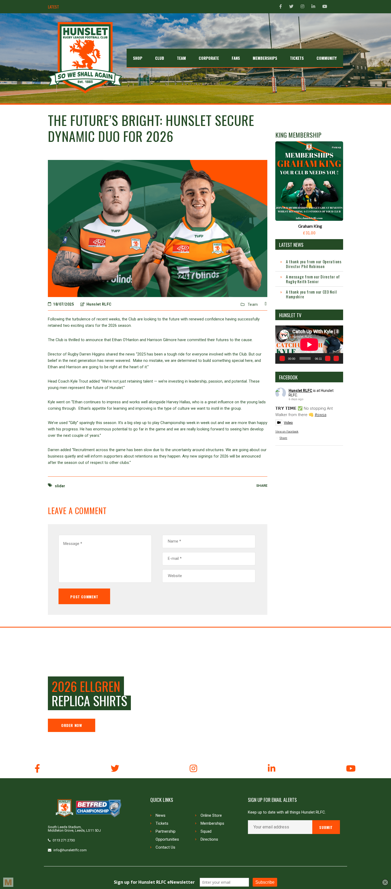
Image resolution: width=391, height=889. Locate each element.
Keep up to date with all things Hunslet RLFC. (287, 812)
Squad (206, 831)
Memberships (212, 823)
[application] (309, 344)
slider (60, 486)
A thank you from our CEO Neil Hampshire (98, 7)
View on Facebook (286, 431)
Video (288, 423)
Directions (209, 839)
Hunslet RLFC (300, 390)
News (160, 815)
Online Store (211, 815)
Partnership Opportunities (167, 835)
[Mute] (327, 358)
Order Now (71, 725)
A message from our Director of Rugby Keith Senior (313, 279)
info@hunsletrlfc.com (70, 850)
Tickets (162, 823)
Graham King (310, 225)
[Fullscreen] (336, 358)
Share (283, 438)
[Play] (282, 358)
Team (253, 304)
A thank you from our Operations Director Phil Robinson (314, 264)
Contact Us (165, 847)
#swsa (320, 414)
